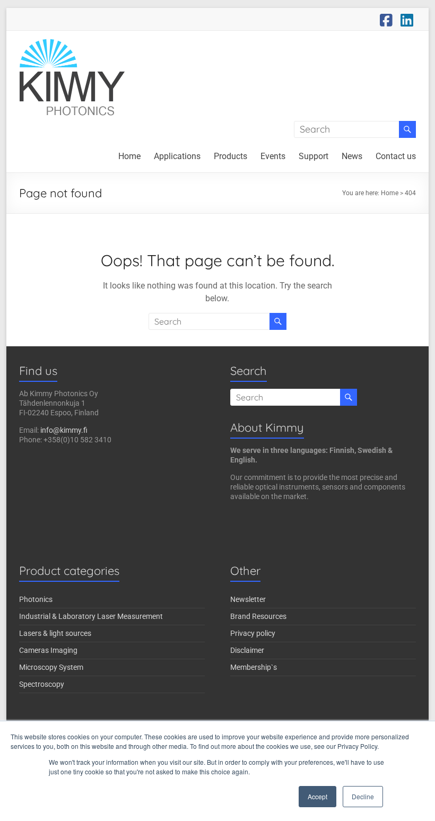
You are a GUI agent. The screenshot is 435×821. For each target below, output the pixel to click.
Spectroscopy (41, 684)
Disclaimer (247, 650)
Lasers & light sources (55, 633)
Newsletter (248, 599)
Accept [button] (317, 796)
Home (129, 156)
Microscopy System (51, 667)
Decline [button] (363, 796)
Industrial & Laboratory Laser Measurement (91, 616)
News (352, 156)
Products (230, 156)
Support (313, 156)
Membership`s (253, 667)
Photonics (36, 599)
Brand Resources (258, 616)
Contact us (396, 156)
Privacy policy (252, 633)
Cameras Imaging (48, 650)
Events (272, 156)
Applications (177, 156)
